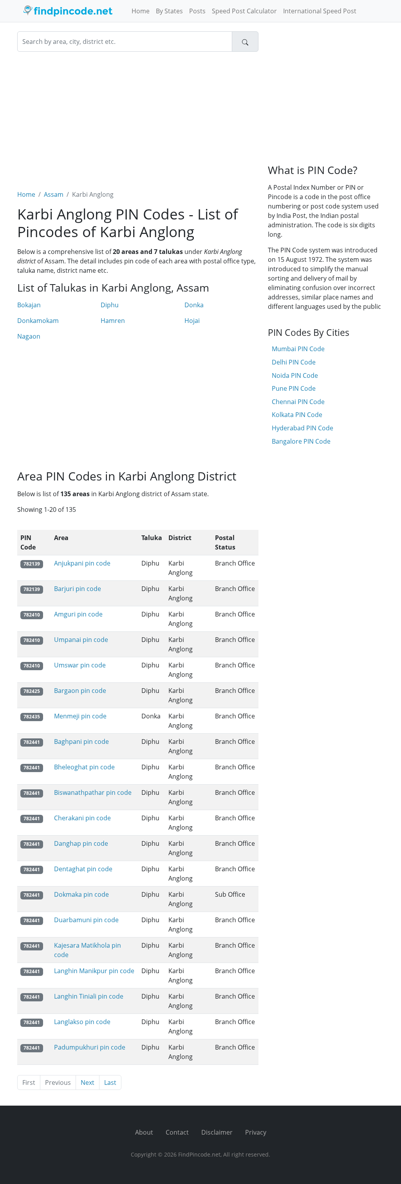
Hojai (192, 320)
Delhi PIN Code (294, 362)
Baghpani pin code (81, 741)
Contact (177, 1132)
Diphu (110, 305)
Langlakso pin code (82, 1021)
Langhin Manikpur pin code (94, 970)
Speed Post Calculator (244, 11)
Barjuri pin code (77, 588)
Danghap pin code (81, 843)
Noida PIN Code (295, 375)
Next (87, 1082)
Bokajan (29, 305)
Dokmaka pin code (81, 894)
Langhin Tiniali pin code (88, 996)
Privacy (255, 1132)
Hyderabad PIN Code (302, 428)
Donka (194, 305)
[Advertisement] (137, 116)
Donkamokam (38, 320)
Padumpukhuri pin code (89, 1047)
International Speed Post (319, 11)
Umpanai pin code (81, 639)
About (144, 1132)
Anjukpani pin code (82, 563)
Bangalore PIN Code (301, 441)
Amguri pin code (78, 614)
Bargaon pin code (80, 690)
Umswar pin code (80, 665)
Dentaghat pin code (83, 869)
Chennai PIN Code (298, 401)
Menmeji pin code (80, 716)
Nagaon (28, 336)
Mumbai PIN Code (298, 349)
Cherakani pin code (82, 818)
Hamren (113, 320)
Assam (53, 194)
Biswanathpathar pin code (93, 792)
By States (169, 11)
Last (110, 1082)
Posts (197, 11)
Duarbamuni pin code (86, 920)
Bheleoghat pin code (84, 767)
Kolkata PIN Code (297, 414)
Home (141, 11)
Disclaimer (217, 1132)
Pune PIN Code (294, 388)
